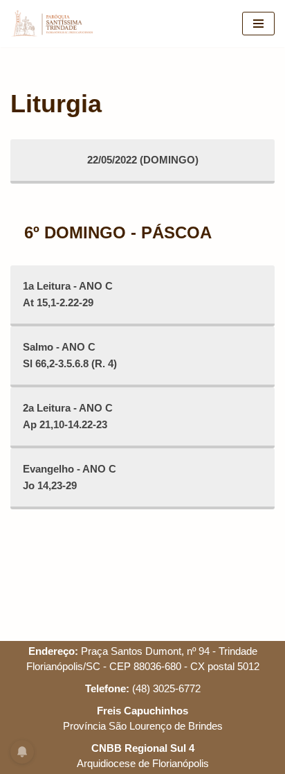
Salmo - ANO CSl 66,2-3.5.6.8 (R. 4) (70, 355)
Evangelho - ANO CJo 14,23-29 (69, 477)
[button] (29, 44)
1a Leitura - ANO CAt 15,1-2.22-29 (68, 294)
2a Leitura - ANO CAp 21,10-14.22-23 (68, 416)
